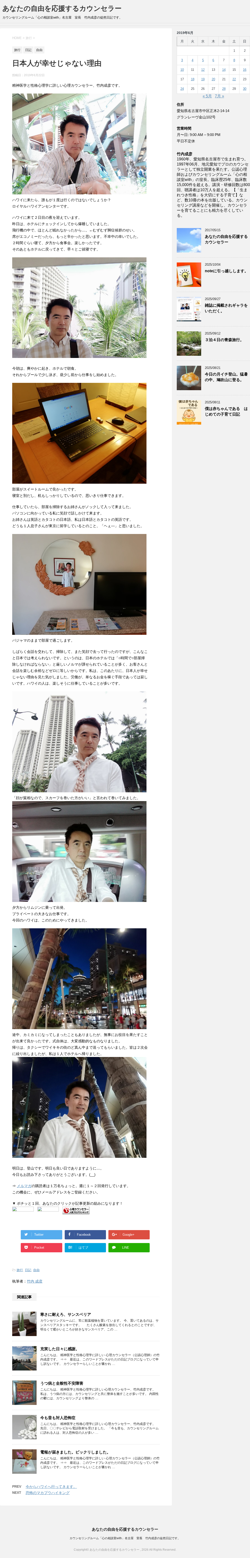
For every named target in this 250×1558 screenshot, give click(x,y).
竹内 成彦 (34, 1281)
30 (244, 89)
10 (182, 70)
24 (182, 89)
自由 (36, 1270)
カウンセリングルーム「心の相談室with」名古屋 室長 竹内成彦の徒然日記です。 (125, 1538)
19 (203, 79)
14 (224, 70)
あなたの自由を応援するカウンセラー (62, 8)
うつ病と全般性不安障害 (61, 1383)
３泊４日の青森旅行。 (224, 340)
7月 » (219, 96)
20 (213, 79)
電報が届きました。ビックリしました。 (75, 1452)
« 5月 (207, 96)
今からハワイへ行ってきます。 (51, 1487)
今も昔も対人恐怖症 (57, 1418)
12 (203, 70)
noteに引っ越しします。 (226, 271)
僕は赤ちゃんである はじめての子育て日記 (226, 411)
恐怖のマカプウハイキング (48, 1493)
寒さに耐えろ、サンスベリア (65, 1314)
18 (192, 79)
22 (234, 79)
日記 (28, 1270)
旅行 (20, 1270)
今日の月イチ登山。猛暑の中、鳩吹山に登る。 (226, 377)
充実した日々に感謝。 (59, 1349)
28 (224, 89)
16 (244, 70)
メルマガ (24, 1186)
